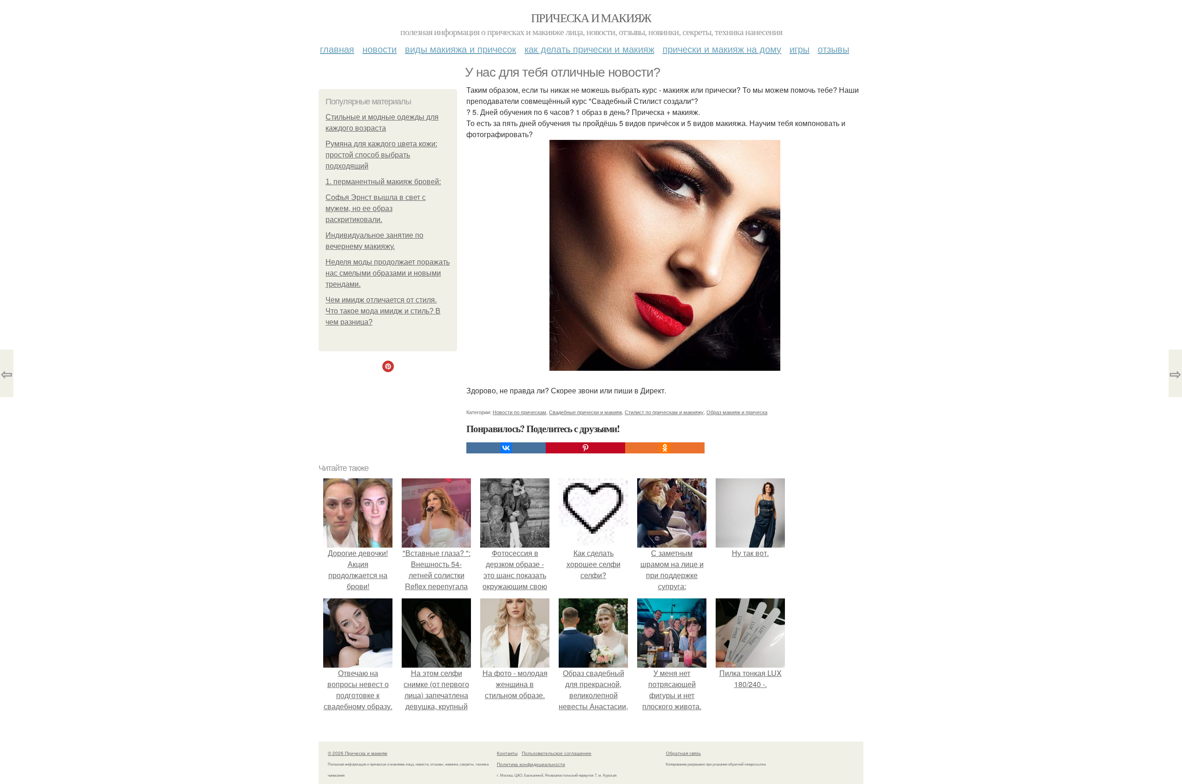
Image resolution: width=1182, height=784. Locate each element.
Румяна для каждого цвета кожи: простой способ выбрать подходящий (381, 155)
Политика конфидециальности (531, 764)
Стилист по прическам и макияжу (664, 412)
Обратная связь (683, 753)
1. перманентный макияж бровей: (383, 182)
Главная (337, 48)
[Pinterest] (585, 447)
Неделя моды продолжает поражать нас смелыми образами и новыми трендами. (388, 273)
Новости (379, 48)
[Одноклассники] (665, 447)
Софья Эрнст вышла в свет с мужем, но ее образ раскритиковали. (376, 208)
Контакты (507, 753)
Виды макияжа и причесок (460, 48)
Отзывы (833, 48)
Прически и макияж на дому (722, 48)
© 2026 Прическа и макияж (357, 753)
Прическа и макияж (591, 17)
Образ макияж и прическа (736, 412)
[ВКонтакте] (506, 447)
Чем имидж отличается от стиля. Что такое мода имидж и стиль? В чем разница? (383, 311)
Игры (799, 48)
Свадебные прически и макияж (585, 412)
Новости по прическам (519, 412)
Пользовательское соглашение (556, 753)
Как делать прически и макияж (589, 48)
